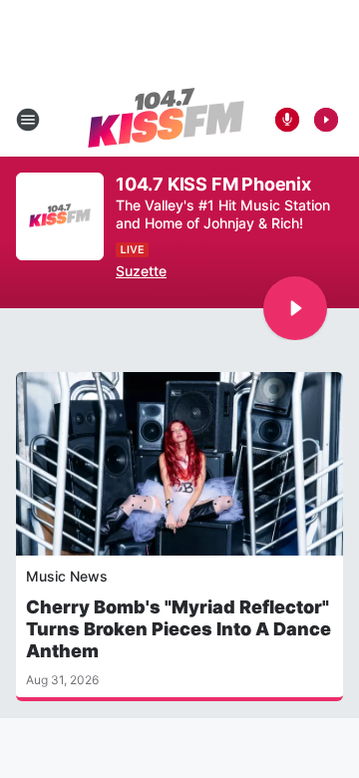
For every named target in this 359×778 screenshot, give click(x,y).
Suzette (141, 270)
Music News (67, 576)
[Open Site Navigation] (28, 120)
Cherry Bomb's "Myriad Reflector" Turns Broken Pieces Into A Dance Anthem (178, 628)
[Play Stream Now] (326, 120)
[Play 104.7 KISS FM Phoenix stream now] (60, 217)
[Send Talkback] (287, 120)
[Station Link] (166, 120)
